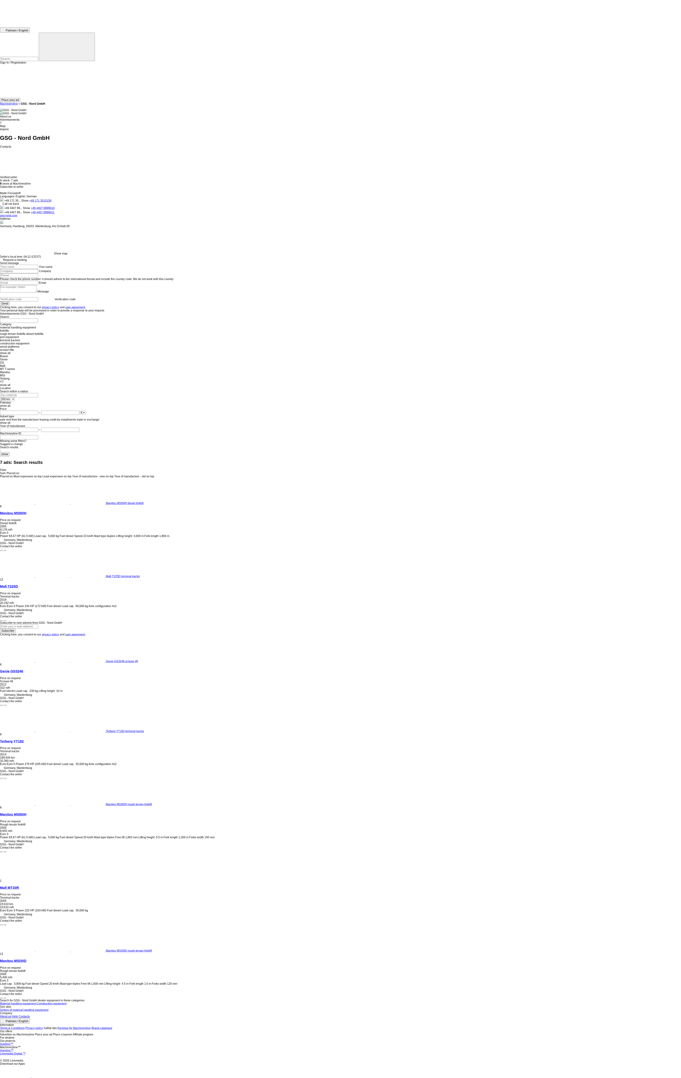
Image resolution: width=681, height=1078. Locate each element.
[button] (340, 81)
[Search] (67, 47)
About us (5, 1016)
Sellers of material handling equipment (24, 1009)
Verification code (65, 299)
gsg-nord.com (8, 215)
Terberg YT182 (12, 741)
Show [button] (25, 200)
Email (42, 282)
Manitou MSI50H (13, 513)
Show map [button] (60, 253)
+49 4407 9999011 (42, 212)
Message (43, 291)
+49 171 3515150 (40, 200)
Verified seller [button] (9, 177)
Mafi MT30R (9, 888)
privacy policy (50, 307)
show (4, 454)
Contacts (24, 1016)
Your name (45, 266)
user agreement (75, 307)
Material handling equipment (18, 1003)
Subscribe (7, 630)
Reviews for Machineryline (74, 1028)
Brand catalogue (102, 1028)
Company (45, 271)
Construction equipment (52, 1003)
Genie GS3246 (11, 671)
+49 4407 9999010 (43, 208)
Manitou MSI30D (13, 961)
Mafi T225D (9, 586)
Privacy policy (34, 1028)
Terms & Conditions (12, 1028)
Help (15, 1016)
